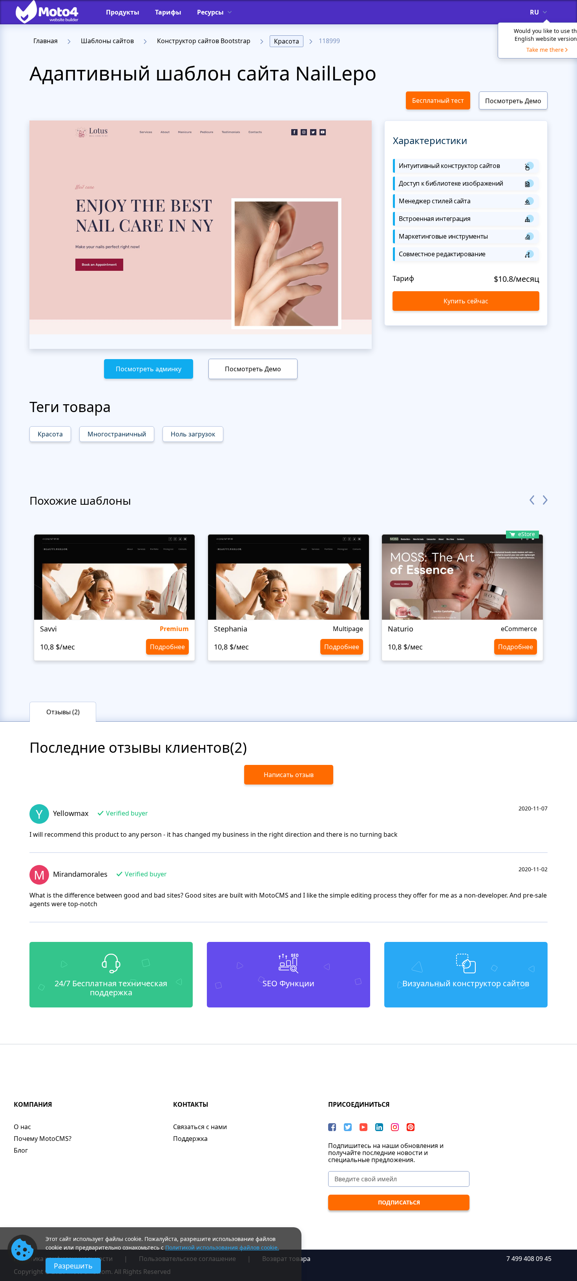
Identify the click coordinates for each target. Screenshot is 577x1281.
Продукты (122, 12)
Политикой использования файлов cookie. (222, 1247)
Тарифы (168, 12)
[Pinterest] (410, 1127)
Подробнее (167, 646)
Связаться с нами (200, 1126)
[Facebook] (332, 1127)
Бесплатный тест (438, 100)
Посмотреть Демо (513, 101)
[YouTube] (363, 1127)
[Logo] (53, 12)
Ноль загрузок (193, 434)
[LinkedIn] (379, 1127)
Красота (286, 41)
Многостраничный (117, 434)
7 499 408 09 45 (528, 1258)
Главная (45, 40)
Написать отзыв (289, 774)
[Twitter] (348, 1127)
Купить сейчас (466, 301)
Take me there (545, 49)
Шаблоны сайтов (107, 40)
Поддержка (190, 1138)
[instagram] (395, 1127)
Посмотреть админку (148, 369)
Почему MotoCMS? (42, 1138)
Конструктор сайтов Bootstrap (203, 40)
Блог (21, 1150)
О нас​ (22, 1126)
